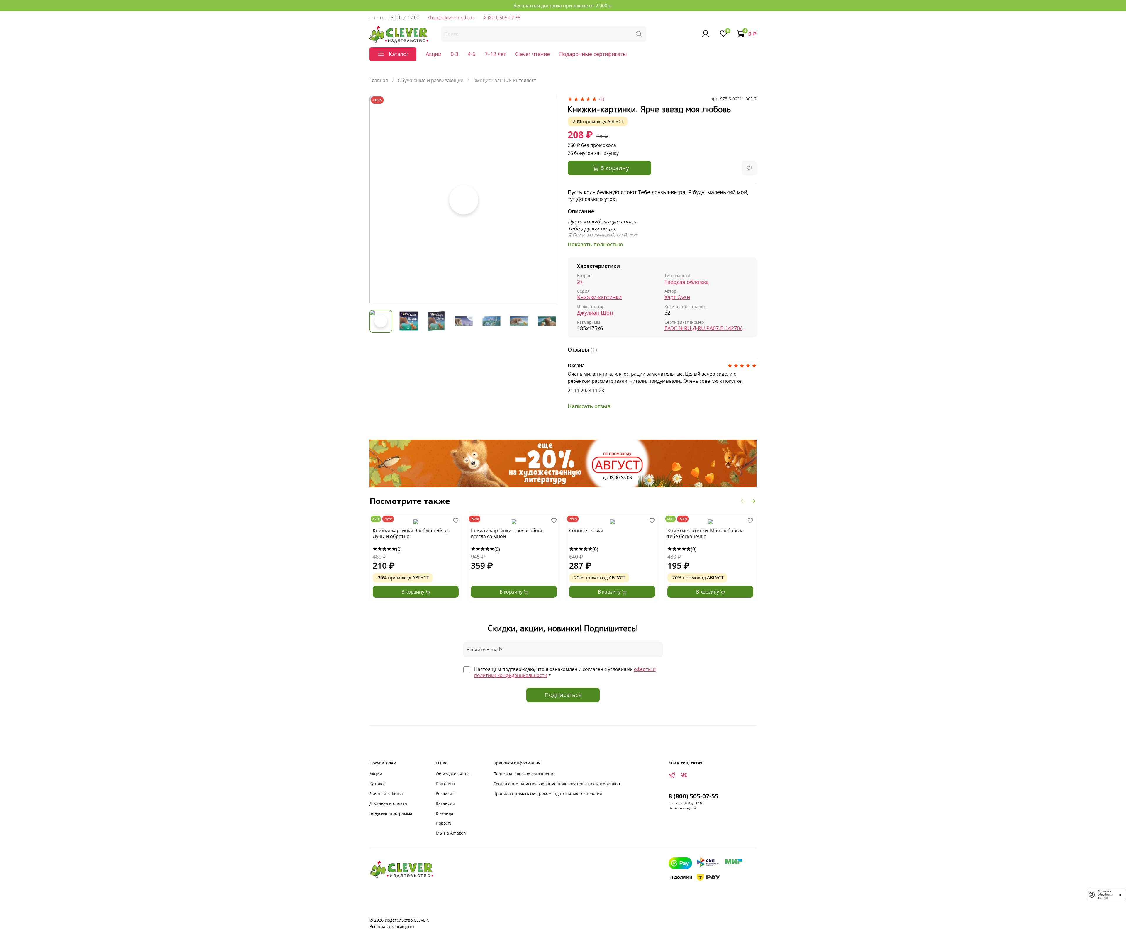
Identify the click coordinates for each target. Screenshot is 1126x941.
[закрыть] (1120, 894)
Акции (433, 53)
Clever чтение (532, 53)
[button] (743, 501)
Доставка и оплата (388, 803)
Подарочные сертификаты (593, 53)
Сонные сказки (586, 531)
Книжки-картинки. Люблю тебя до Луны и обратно (411, 534)
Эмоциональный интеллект (504, 80)
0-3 (454, 53)
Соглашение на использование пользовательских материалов (556, 783)
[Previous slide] (379, 200)
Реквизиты (446, 793)
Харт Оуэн (677, 297)
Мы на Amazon (451, 833)
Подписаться (563, 695)
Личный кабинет (386, 793)
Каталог (377, 783)
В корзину (413, 592)
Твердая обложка (686, 282)
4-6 (471, 53)
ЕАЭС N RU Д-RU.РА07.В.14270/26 (705, 328)
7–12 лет (495, 53)
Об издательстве (453, 773)
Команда (444, 813)
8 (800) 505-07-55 (502, 17)
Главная (378, 80)
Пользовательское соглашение (524, 773)
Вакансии (445, 803)
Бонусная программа (390, 813)
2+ (580, 282)
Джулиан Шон (595, 312)
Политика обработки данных (1105, 894)
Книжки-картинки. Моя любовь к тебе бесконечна (704, 534)
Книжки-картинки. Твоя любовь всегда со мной (507, 534)
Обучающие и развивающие (430, 80)
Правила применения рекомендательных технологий (547, 793)
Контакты (445, 783)
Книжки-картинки (599, 297)
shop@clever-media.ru (451, 17)
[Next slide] (549, 200)
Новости (444, 823)
